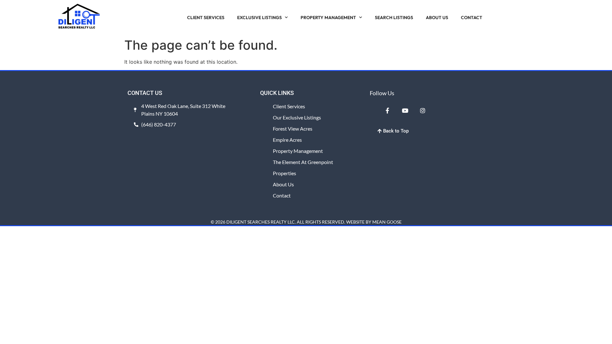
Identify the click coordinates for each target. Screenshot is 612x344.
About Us (283, 184)
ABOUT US (437, 17)
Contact (282, 195)
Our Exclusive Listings (297, 117)
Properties (284, 173)
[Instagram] (423, 110)
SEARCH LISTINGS (394, 17)
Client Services (289, 106)
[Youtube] (405, 110)
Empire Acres (287, 140)
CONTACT (471, 17)
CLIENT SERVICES (205, 17)
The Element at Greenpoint (303, 162)
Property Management (298, 151)
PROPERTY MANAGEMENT (328, 17)
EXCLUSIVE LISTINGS (259, 17)
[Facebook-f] (387, 110)
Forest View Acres (292, 128)
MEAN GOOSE (387, 222)
